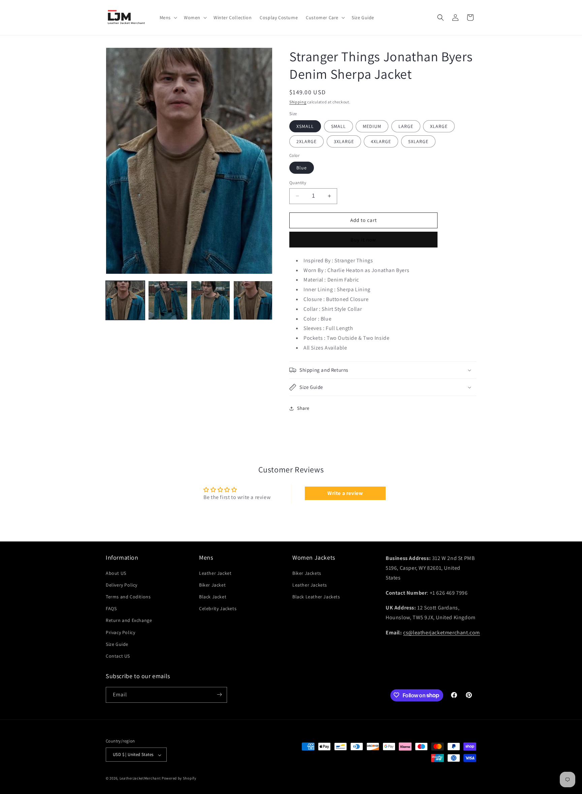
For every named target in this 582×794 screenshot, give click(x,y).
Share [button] (303, 408)
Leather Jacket (215, 573)
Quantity (297, 183)
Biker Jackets (306, 573)
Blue (301, 168)
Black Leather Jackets (316, 597)
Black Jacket (212, 597)
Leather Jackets (309, 585)
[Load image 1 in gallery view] (125, 300)
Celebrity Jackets (217, 608)
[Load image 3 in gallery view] (210, 300)
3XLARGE (344, 141)
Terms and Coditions (128, 597)
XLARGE (439, 126)
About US (116, 573)
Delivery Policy (121, 585)
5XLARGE (418, 141)
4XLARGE (381, 141)
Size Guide (117, 644)
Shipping (297, 101)
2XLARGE (306, 141)
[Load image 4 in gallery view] (252, 300)
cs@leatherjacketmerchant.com (441, 632)
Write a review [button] (345, 493)
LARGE (405, 126)
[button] (168, 17)
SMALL (338, 126)
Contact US (118, 656)
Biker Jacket (212, 585)
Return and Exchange (129, 620)
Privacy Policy (120, 632)
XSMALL (305, 126)
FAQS (111, 608)
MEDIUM (372, 126)
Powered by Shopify (179, 778)
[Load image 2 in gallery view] (167, 300)
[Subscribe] (219, 694)
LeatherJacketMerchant (140, 778)
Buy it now (363, 239)
